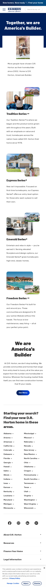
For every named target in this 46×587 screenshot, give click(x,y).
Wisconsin (28, 508)
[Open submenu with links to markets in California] (14, 446)
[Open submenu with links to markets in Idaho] (10, 471)
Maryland (8, 500)
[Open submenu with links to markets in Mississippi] (35, 434)
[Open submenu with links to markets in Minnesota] (14, 508)
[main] (23, 209)
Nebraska (28, 442)
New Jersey (29, 450)
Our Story (23, 392)
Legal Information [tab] (12, 559)
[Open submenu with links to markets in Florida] (11, 458)
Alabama (7, 433)
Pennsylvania (30, 475)
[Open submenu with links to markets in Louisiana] (14, 496)
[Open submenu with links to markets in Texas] (30, 487)
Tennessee (29, 483)
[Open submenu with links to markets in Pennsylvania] (37, 475)
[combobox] (33, 9)
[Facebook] (9, 523)
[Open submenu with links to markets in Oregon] (32, 471)
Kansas (7, 487)
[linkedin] (27, 523)
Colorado (8, 450)
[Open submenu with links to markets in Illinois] (11, 475)
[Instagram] (18, 523)
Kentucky (8, 491)
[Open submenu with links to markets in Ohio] (30, 463)
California (8, 446)
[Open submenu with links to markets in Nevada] (32, 446)
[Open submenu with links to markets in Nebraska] (34, 442)
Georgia (7, 462)
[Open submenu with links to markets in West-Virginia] (37, 504)
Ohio (26, 462)
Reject (26, 583)
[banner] (23, 3)
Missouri (28, 437)
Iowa (6, 483)
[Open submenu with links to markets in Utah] (30, 492)
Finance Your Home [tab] (13, 551)
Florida (7, 458)
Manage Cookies (13, 583)
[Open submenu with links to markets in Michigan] (13, 504)
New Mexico (29, 454)
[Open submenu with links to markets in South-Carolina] (39, 479)
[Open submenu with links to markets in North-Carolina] (39, 458)
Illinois (6, 475)
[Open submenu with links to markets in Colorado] (13, 450)
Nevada (27, 446)
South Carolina (30, 479)
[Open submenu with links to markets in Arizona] (12, 438)
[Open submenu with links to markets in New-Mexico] (36, 454)
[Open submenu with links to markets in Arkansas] (13, 442)
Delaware (8, 454)
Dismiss (37, 583)
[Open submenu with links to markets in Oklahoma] (35, 467)
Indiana (7, 479)
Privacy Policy (14, 578)
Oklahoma (28, 466)
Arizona (7, 437)
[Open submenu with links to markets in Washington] (36, 500)
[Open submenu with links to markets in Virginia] (32, 496)
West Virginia (30, 504)
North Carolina (30, 458)
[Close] (44, 568)
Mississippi (29, 433)
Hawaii (7, 466)
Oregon (27, 470)
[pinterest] (36, 523)
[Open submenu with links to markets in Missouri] (33, 438)
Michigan (8, 504)
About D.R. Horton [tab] (12, 534)
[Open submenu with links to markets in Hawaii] (11, 467)
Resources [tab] (9, 543)
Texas (26, 487)
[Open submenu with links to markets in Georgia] (12, 463)
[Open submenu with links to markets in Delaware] (13, 454)
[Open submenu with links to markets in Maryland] (13, 500)
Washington (29, 500)
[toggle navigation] (4, 9)
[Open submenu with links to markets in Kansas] (12, 487)
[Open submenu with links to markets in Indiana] (12, 479)
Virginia (27, 495)
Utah (26, 491)
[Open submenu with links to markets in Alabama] (13, 434)
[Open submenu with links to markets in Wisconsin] (35, 508)
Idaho (6, 470)
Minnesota (8, 508)
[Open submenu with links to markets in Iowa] (9, 483)
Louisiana (8, 495)
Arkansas (8, 442)
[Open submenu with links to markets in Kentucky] (13, 492)
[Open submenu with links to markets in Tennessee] (35, 483)
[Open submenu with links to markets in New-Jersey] (35, 450)
